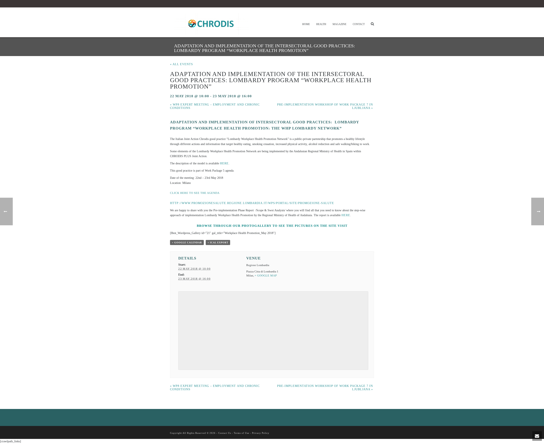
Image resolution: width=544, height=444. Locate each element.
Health (321, 24)
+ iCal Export (218, 242)
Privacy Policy (260, 433)
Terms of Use (241, 433)
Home (306, 24)
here (224, 163)
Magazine (339, 24)
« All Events (181, 64)
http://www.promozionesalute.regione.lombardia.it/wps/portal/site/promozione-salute (252, 203)
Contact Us (224, 433)
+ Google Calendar (187, 242)
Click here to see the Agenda (195, 193)
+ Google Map (266, 275)
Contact (359, 24)
